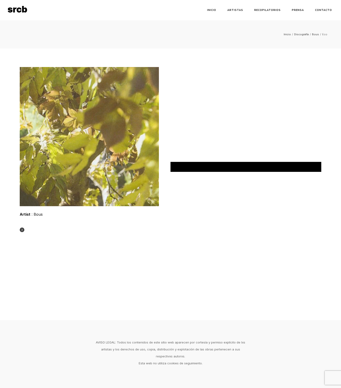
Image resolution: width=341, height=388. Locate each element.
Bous (315, 34)
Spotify (245, 167)
